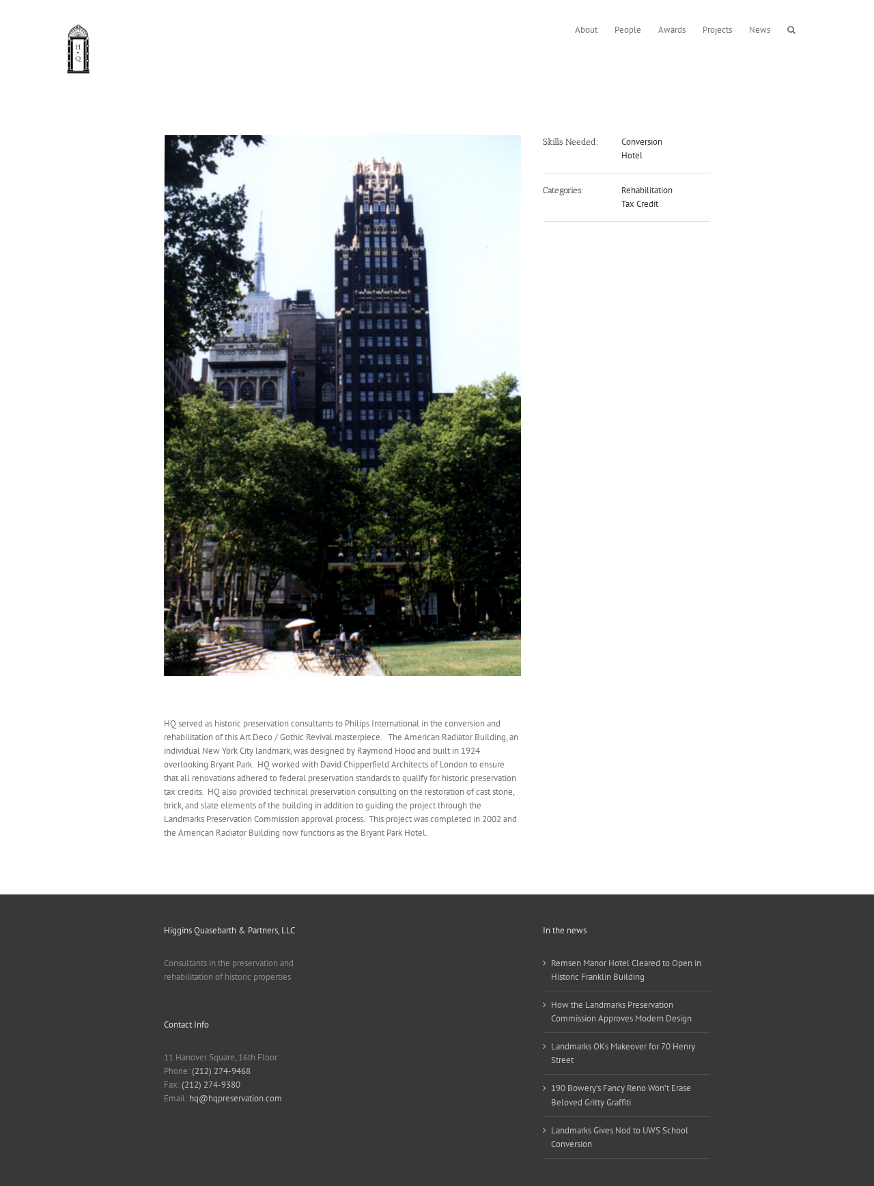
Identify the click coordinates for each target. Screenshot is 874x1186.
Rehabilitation (647, 190)
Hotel (632, 155)
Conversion (641, 141)
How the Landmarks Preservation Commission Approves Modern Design (621, 1011)
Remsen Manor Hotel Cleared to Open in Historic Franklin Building (626, 970)
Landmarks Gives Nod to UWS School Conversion (619, 1137)
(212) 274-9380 (211, 1084)
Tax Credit (639, 204)
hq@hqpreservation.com (235, 1098)
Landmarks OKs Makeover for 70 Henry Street (623, 1053)
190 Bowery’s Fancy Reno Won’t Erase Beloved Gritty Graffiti (621, 1094)
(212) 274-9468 (221, 1071)
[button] (791, 28)
